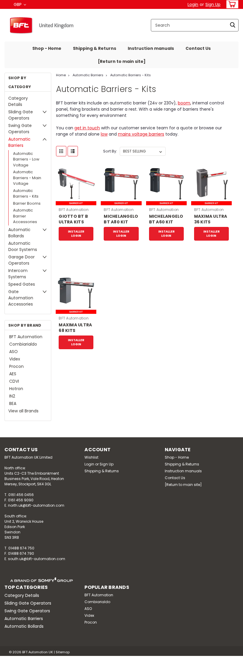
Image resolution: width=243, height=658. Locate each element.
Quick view (76, 201)
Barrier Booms (27, 203)
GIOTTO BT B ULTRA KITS (73, 219)
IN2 (12, 396)
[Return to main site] (122, 61)
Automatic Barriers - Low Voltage (26, 159)
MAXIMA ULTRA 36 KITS (210, 219)
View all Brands (23, 411)
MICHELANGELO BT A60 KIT (166, 219)
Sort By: (110, 151)
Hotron (16, 389)
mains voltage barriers (141, 134)
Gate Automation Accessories (20, 298)
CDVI (14, 381)
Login (193, 4)
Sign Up (212, 4)
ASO (13, 352)
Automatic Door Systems (22, 246)
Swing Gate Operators (20, 129)
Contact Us (198, 48)
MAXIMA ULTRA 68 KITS (75, 327)
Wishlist (91, 457)
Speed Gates (21, 284)
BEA (12, 403)
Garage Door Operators (21, 260)
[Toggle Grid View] (61, 151)
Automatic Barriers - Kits (26, 193)
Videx (14, 359)
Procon (16, 366)
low (104, 134)
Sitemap (63, 652)
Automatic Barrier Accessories (25, 216)
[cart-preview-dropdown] (231, 4)
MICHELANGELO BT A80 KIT (121, 219)
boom (184, 103)
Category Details (18, 101)
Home (61, 75)
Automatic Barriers (19, 142)
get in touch (87, 128)
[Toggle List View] (73, 151)
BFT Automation (25, 337)
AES (12, 374)
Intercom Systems (18, 274)
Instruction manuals (151, 48)
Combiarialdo (23, 344)
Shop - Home (46, 48)
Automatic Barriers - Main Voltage (27, 177)
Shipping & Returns (94, 48)
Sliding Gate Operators (20, 115)
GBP (18, 4)
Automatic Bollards (19, 233)
